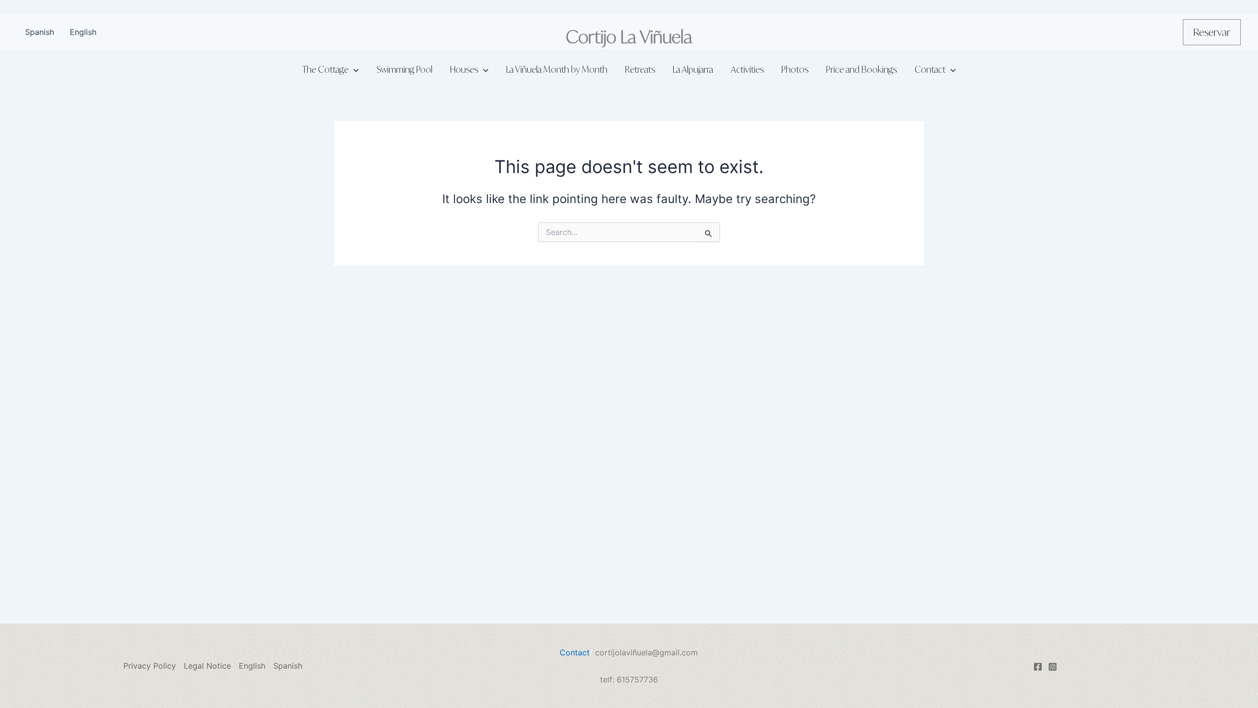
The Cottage (325, 69)
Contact (930, 69)
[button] (1212, 32)
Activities (747, 69)
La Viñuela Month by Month (556, 69)
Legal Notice (207, 666)
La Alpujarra (693, 69)
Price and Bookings (861, 69)
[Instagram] (1052, 666)
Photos (794, 69)
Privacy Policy (149, 666)
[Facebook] (1037, 666)
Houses (464, 69)
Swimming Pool (404, 69)
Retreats (640, 69)
